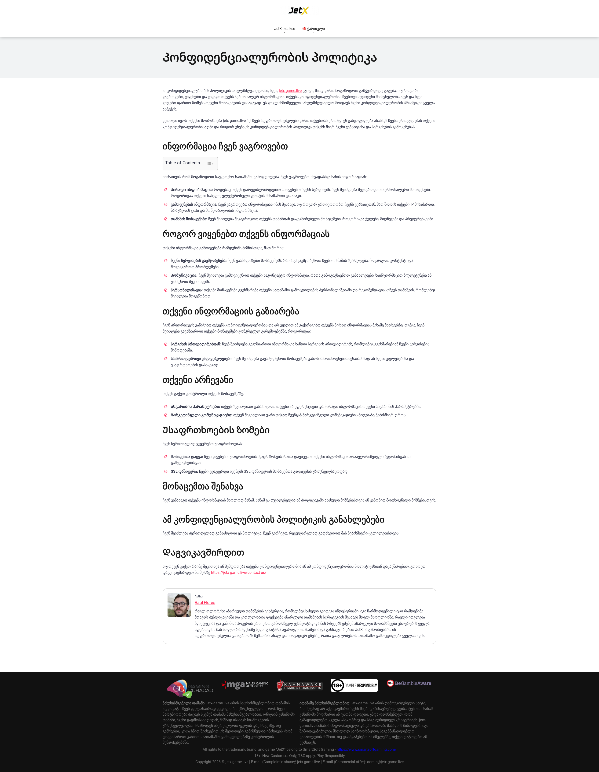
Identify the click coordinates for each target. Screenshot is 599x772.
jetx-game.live (290, 90)
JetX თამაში (284, 28)
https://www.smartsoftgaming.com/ (367, 749)
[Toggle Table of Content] (207, 164)
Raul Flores (205, 602)
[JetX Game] (299, 10)
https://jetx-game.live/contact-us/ (239, 572)
